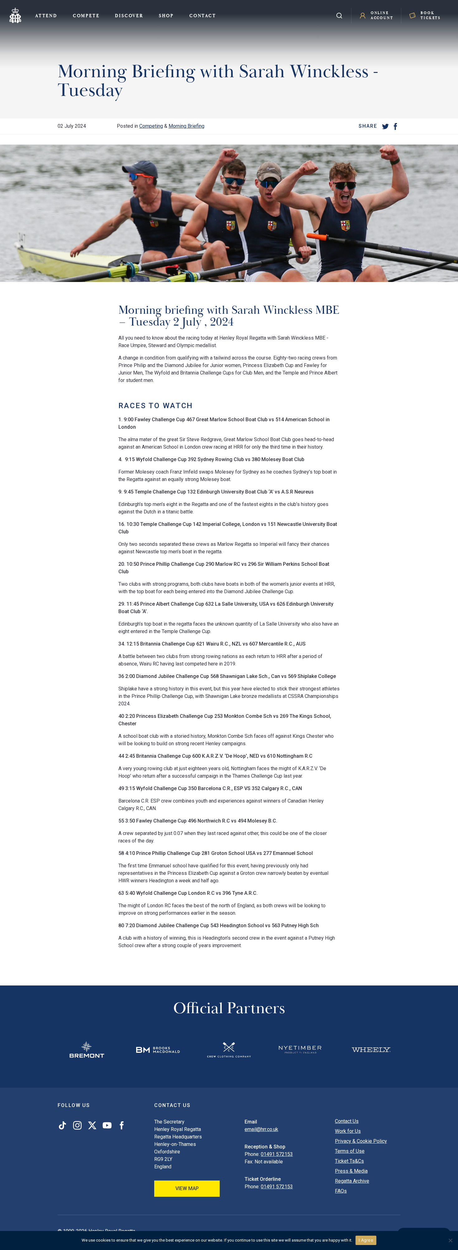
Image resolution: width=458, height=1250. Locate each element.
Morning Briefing (186, 126)
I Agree (366, 1240)
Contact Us (347, 1121)
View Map (187, 1188)
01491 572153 (277, 1154)
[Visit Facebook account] (120, 1125)
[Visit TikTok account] (64, 1125)
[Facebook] (395, 126)
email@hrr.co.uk (261, 1129)
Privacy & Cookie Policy (361, 1141)
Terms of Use (350, 1151)
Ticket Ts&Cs (349, 1161)
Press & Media (351, 1171)
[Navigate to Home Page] (15, 15)
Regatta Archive (352, 1181)
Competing (151, 126)
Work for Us (348, 1131)
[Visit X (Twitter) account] (92, 1125)
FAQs (341, 1191)
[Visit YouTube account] (107, 1125)
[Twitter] (385, 126)
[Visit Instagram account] (77, 1125)
